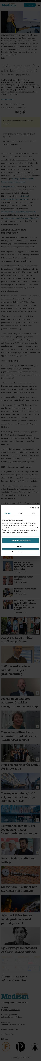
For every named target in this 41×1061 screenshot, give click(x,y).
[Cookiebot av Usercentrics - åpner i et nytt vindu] (30, 508)
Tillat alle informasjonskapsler (21, 540)
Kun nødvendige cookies (20, 552)
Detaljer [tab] (20, 513)
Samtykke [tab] (7, 513)
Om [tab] (33, 513)
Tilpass (19, 546)
